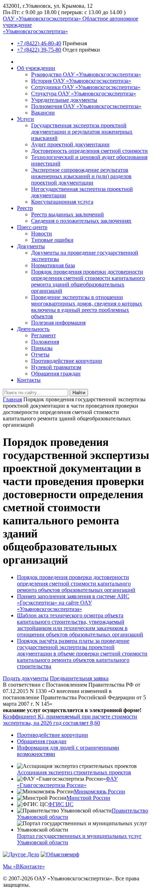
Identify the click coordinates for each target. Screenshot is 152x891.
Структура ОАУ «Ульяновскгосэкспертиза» (83, 94)
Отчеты (40, 354)
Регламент (43, 335)
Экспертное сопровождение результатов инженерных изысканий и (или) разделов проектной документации (81, 176)
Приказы (42, 348)
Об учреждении (36, 68)
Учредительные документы (64, 100)
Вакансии (43, 113)
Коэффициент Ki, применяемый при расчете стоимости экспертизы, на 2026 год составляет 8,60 (70, 720)
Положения (45, 342)
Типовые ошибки (52, 240)
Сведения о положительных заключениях (81, 221)
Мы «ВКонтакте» (24, 866)
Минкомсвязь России (99, 791)
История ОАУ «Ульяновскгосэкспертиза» (81, 81)
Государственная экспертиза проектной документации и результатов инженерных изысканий (82, 131)
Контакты (29, 380)
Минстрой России (88, 798)
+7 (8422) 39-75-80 (39, 50)
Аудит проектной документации (70, 144)
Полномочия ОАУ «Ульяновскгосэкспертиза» (86, 106)
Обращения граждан (56, 374)
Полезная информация (58, 323)
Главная (12, 399)
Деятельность (33, 329)
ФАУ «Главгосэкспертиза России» (67, 782)
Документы (31, 246)
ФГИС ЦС (61, 804)
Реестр (25, 208)
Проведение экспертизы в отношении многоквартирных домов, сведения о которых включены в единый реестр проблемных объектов (86, 306)
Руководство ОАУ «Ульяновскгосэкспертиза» (86, 74)
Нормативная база (53, 265)
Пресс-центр (32, 227)
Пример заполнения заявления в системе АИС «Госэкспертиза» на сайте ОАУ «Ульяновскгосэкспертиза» (73, 602)
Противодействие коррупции (66, 361)
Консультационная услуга (62, 202)
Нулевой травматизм (56, 367)
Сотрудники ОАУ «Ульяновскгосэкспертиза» (85, 87)
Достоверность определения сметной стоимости (89, 151)
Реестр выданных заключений (67, 214)
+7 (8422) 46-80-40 (39, 43)
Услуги (25, 119)
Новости (41, 234)
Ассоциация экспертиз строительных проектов (74, 772)
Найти (78, 392)
